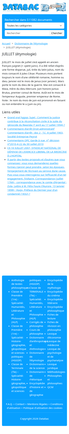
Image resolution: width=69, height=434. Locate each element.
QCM (50, 387)
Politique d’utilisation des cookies (42, 408)
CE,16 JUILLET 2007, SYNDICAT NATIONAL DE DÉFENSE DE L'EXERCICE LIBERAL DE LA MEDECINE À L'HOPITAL (37, 151)
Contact (19, 404)
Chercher (56, 33)
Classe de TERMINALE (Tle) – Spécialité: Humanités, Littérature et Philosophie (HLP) (36, 303)
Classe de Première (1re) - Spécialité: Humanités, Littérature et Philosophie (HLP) (18, 307)
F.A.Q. (9, 404)
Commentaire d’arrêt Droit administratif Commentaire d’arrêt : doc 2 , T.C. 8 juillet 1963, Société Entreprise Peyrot (35, 132)
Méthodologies (56, 371)
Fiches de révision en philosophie (54, 325)
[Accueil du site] (34, 7)
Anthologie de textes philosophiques (20, 284)
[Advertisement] (34, 238)
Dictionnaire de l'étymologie (31, 43)
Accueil (6, 43)
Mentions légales (37, 404)
